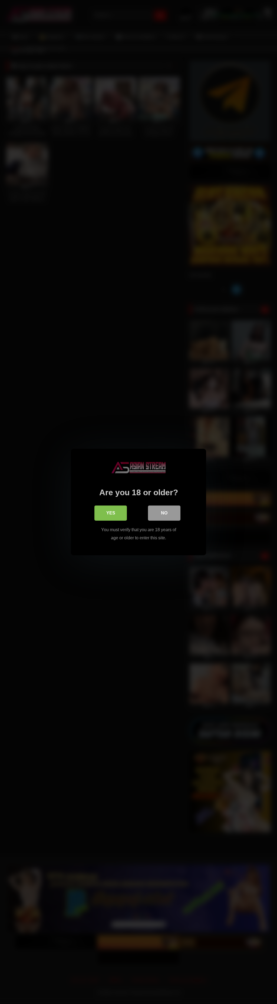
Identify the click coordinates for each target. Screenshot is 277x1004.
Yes (110, 513)
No (164, 513)
